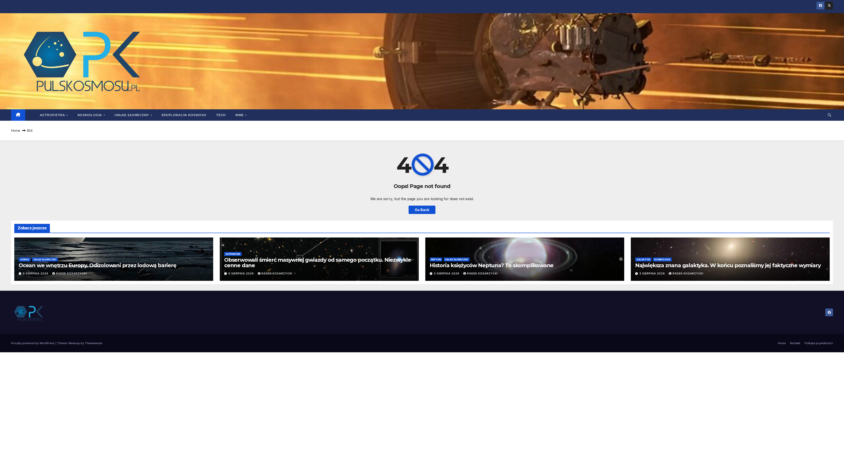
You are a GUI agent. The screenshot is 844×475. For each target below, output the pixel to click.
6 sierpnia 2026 (36, 273)
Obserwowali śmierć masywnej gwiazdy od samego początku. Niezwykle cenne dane (317, 263)
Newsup (74, 343)
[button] (829, 115)
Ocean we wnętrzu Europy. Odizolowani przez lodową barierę (97, 265)
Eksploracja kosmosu (184, 115)
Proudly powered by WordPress (33, 343)
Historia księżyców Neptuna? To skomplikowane (491, 265)
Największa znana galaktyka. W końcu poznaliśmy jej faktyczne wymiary (727, 265)
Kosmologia (90, 115)
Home (15, 130)
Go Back (422, 210)
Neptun (436, 259)
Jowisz (24, 259)
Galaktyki (643, 259)
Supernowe (233, 254)
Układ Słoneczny (132, 115)
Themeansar (93, 343)
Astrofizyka (53, 115)
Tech (221, 115)
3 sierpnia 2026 (447, 273)
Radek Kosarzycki (71, 273)
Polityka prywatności (819, 343)
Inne (240, 115)
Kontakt (795, 343)
